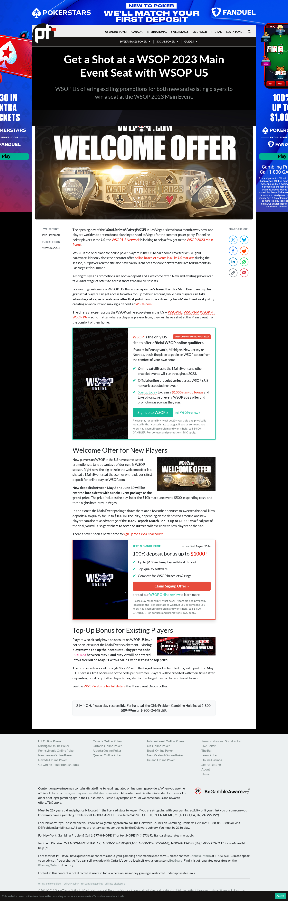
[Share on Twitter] (233, 240)
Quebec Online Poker (107, 755)
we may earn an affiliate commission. (95, 793)
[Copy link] (233, 272)
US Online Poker (116, 31)
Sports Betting (211, 764)
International (157, 31)
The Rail (216, 31)
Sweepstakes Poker (133, 41)
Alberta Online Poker (107, 750)
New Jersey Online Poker (55, 755)
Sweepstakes (179, 31)
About (205, 769)
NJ (175, 312)
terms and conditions (50, 883)
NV (191, 312)
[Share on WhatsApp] (244, 261)
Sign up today (147, 392)
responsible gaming (92, 883)
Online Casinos (211, 760)
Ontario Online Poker (107, 746)
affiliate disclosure (115, 883)
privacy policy (71, 883)
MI (207, 312)
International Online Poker (165, 741)
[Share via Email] (244, 272)
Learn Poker (235, 31)
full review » (187, 412)
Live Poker (200, 31)
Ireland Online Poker (161, 760)
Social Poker (166, 41)
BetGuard (176, 860)
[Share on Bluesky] (244, 240)
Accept (280, 895)
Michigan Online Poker (53, 746)
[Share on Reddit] (244, 251)
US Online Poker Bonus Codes (58, 764)
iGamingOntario (49, 865)
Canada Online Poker (107, 741)
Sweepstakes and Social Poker (221, 741)
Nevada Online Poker (52, 760)
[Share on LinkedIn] (233, 261)
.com (143, 304)
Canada (136, 31)
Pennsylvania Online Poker (56, 750)
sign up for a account (143, 534)
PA (79, 317)
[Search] (249, 31)
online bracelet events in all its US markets (164, 258)
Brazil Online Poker (160, 750)
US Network (126, 240)
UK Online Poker (158, 746)
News (205, 774)
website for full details (105, 686)
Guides (189, 41)
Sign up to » (153, 412)
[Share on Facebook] (233, 251)
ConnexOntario (200, 855)
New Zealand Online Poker (165, 755)
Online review (164, 595)
